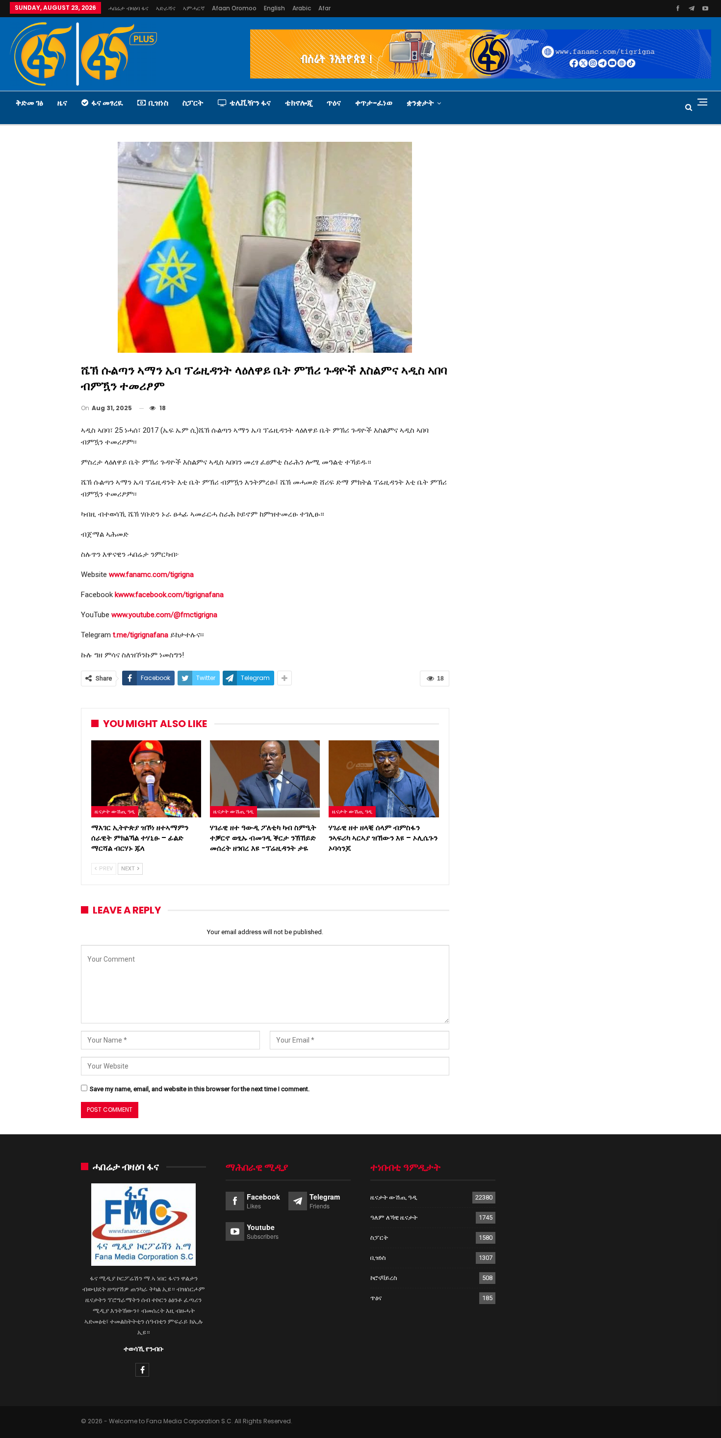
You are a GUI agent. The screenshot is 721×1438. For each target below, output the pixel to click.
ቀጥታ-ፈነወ (373, 102)
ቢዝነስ (158, 102)
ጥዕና (334, 102)
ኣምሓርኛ (194, 8)
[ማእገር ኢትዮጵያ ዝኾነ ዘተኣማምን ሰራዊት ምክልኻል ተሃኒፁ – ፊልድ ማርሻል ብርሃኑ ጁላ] (146, 778)
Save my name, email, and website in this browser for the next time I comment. (199, 1089)
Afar (324, 8)
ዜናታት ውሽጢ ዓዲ (115, 811)
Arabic (301, 8)
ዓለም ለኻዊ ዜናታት (393, 1217)
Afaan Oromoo (234, 8)
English (274, 8)
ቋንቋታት (420, 102)
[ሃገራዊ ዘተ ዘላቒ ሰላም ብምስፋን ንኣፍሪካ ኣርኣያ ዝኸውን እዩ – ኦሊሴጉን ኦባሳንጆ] (383, 778)
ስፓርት (193, 102)
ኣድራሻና (166, 8)
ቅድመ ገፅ (29, 102)
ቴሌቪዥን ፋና (250, 102)
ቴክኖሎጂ (298, 102)
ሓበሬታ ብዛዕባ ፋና (128, 8)
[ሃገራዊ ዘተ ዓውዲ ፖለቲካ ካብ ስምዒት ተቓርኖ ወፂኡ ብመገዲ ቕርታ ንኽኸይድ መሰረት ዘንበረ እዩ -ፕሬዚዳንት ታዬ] (265, 778)
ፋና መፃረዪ (107, 102)
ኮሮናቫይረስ (383, 1277)
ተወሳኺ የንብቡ (144, 1349)
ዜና (62, 102)
